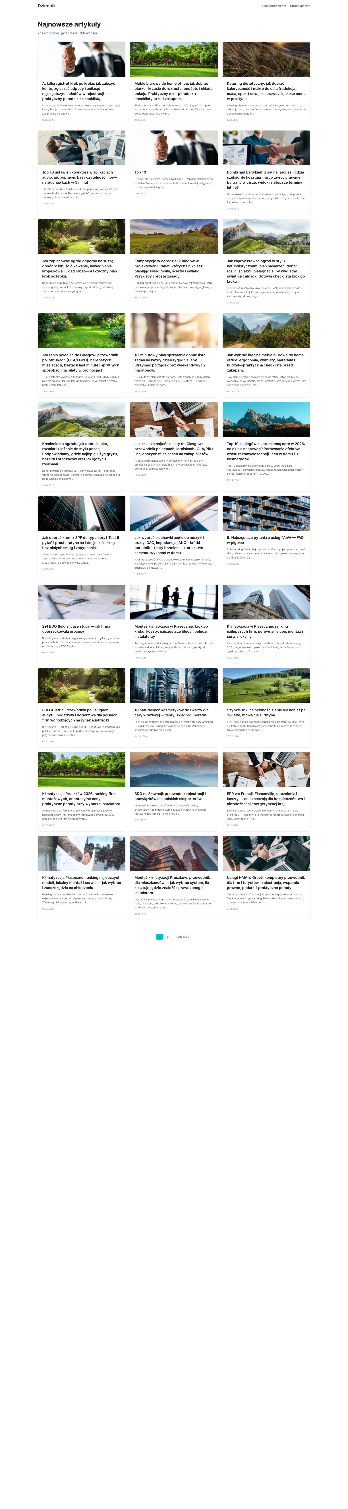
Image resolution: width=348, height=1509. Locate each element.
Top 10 (140, 172)
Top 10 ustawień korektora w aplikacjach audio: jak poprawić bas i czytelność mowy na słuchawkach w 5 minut (79, 177)
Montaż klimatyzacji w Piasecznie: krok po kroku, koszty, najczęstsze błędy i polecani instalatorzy (171, 631)
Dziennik (47, 5)
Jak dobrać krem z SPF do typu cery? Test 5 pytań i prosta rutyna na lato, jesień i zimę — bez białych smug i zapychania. (80, 542)
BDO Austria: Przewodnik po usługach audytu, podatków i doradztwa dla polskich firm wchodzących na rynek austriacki (79, 715)
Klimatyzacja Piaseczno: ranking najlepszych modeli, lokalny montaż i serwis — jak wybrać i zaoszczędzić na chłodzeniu (81, 882)
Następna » (182, 936)
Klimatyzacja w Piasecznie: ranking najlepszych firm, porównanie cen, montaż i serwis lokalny (265, 631)
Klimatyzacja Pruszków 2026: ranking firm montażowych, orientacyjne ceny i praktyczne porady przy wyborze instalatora (81, 799)
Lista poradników (274, 6)
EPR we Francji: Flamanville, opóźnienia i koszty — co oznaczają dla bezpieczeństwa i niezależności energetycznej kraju (266, 799)
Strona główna (300, 6)
